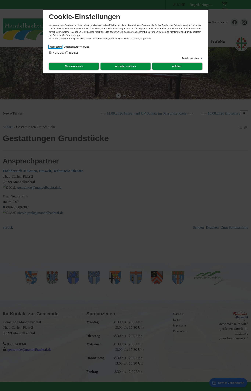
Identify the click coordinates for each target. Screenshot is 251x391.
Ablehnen (177, 66)
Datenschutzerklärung (76, 46)
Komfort (73, 53)
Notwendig (58, 53)
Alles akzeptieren (74, 66)
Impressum (55, 46)
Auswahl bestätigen (125, 66)
